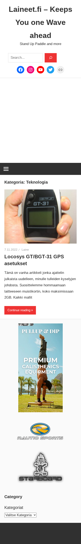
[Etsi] (51, 57)
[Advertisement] (40, 120)
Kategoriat (13, 507)
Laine (25, 249)
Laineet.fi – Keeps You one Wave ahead (40, 22)
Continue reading (18, 310)
